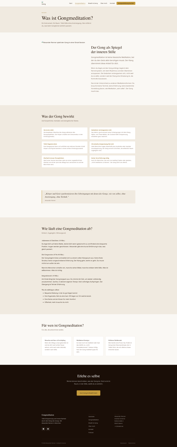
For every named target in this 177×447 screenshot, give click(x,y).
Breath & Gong (93, 3)
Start (70, 3)
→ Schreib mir (118, 426)
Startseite (91, 416)
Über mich (103, 3)
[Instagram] (43, 429)
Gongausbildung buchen (126, 3)
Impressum (123, 443)
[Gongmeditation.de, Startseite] (44, 3)
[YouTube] (48, 429)
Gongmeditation (80, 3)
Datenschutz (131, 443)
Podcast (90, 432)
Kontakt (112, 3)
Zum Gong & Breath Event (88, 393)
